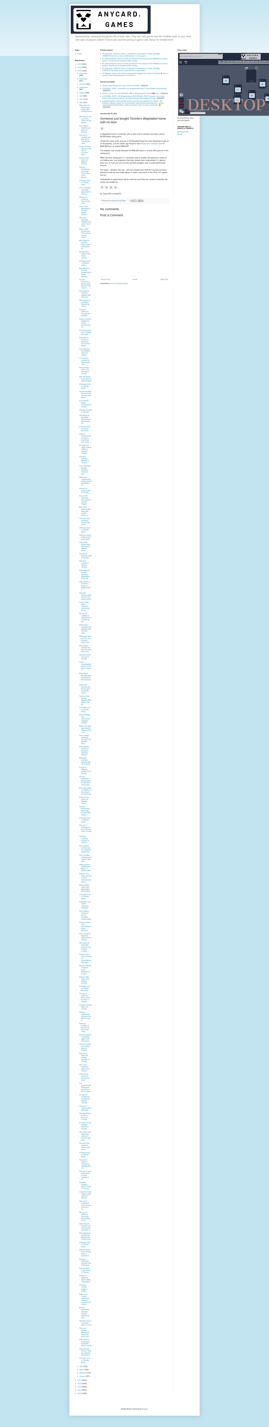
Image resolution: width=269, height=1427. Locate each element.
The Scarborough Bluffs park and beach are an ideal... (85, 1087)
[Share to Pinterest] (142, 200)
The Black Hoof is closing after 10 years (85, 1323)
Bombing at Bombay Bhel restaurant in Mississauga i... (85, 678)
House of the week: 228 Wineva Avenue (84, 980)
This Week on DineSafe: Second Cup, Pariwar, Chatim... (85, 947)
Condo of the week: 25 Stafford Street (84, 800)
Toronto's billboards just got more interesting (85, 1262)
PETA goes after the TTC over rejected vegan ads (85, 639)
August (82, 93)
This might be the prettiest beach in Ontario (84, 352)
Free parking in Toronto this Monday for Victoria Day (85, 1236)
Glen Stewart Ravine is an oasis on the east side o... (85, 1227)
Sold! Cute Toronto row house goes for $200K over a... (84, 689)
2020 (79, 64)
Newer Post (105, 279)
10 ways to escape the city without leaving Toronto (84, 1099)
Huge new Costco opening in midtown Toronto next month (85, 1299)
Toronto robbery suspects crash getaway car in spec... (85, 970)
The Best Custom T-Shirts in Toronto (84, 564)
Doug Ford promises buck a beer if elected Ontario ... (85, 500)
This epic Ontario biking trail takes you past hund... (84, 1332)
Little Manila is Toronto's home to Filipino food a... (85, 586)
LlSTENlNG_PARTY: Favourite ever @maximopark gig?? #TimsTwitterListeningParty (134, 89)
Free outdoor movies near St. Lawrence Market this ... (85, 849)
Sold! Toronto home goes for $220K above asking (85, 1343)
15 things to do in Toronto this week (84, 429)
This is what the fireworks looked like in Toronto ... (85, 937)
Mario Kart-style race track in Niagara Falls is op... (85, 729)
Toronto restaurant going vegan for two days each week (85, 781)
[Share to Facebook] (139, 200)
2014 (79, 1390)
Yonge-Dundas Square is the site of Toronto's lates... (85, 151)
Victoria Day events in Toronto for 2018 (84, 1077)
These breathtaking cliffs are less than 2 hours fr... (85, 666)
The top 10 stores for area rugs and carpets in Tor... (84, 1217)
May (81, 103)
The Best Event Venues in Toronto (85, 657)
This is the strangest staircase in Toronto (84, 1068)
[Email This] (131, 200)
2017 (79, 1380)
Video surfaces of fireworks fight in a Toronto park (85, 868)
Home (135, 279)
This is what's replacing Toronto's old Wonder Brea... (85, 739)
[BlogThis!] (134, 200)
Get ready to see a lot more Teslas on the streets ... (85, 120)
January (82, 1376)
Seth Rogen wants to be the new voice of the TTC (85, 649)
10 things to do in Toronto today (84, 183)
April (81, 1366)
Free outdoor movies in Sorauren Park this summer (84, 751)
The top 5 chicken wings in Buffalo (83, 1288)
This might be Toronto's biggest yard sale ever (85, 294)
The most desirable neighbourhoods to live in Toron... (85, 222)
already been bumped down (151, 144)
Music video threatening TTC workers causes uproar (85, 233)
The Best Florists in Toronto (85, 411)
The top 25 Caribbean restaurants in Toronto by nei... (85, 618)
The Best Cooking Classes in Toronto (84, 840)
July (81, 96)
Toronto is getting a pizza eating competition (85, 1279)
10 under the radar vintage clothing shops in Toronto (85, 449)
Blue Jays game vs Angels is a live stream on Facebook (85, 791)
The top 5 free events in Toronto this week (84, 522)
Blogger (145, 1409)
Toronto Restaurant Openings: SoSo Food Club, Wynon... (84, 172)
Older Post (164, 279)
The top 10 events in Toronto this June (84, 200)
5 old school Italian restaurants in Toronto (85, 404)
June (81, 99)
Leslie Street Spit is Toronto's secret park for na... (84, 606)
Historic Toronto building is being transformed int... (85, 323)
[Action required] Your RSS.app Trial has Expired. (121, 86)
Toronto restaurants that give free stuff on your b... (85, 1016)
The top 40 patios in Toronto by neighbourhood (85, 1164)
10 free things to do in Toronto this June (85, 332)
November (83, 79)
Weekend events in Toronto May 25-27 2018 (85, 761)
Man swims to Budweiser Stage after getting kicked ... (85, 109)
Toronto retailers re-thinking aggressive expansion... (85, 1038)
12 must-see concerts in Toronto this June (84, 361)
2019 (79, 67)
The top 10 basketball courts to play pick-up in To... (85, 1205)
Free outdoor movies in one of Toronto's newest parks (85, 915)
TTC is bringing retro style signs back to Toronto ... (85, 191)
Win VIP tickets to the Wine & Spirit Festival (85, 379)
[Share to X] (136, 200)
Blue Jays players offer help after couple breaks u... (85, 511)
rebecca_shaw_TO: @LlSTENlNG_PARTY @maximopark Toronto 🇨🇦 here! (130, 93)
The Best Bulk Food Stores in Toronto (85, 1270)
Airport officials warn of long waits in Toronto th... (85, 1253)
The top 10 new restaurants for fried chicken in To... (85, 1175)
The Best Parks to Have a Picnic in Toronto (85, 1116)
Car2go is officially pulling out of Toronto (85, 770)
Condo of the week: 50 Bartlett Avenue (84, 161)
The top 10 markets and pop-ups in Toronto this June (85, 139)
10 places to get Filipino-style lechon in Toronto (85, 1195)
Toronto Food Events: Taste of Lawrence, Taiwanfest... (85, 1352)
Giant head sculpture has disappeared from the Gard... (85, 629)
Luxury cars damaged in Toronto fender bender (84, 210)
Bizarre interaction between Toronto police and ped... (84, 1313)
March (82, 1370)
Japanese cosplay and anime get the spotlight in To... (85, 481)
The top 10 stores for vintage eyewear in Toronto (84, 1058)
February (83, 1373)
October (82, 84)
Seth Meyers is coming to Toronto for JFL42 (84, 303)
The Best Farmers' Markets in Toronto (84, 460)
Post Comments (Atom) (119, 284)
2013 (79, 1393)
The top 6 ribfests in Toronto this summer (84, 313)
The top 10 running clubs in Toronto (85, 556)
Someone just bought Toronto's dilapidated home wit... (84, 574)
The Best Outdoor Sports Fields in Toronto (85, 1186)
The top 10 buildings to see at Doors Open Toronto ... (85, 829)
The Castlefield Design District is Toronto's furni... (85, 470)
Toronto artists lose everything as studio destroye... (85, 926)
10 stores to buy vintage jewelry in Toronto (85, 1126)
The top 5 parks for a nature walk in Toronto (85, 1047)
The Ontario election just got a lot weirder (84, 129)
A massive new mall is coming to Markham (85, 905)
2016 (79, 1384)
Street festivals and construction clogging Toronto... (85, 719)
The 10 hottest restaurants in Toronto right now (85, 858)
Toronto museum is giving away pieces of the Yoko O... (85, 284)
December (83, 74)
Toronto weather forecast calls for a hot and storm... (85, 395)
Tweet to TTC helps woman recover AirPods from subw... (85, 878)
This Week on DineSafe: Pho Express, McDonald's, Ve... (85, 419)
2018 (79, 71)
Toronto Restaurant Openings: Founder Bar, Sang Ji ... (85, 811)
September (83, 87)
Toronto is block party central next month (85, 537)
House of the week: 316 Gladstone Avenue (84, 371)
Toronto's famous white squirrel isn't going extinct (85, 596)
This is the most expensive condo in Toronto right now (85, 1136)
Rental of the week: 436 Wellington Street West (84, 888)
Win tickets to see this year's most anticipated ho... (84, 244)
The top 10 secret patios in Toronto (85, 491)
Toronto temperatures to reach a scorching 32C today (85, 438)
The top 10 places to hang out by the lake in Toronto (84, 998)
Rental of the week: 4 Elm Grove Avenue (85, 255)
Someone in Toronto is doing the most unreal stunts (84, 342)
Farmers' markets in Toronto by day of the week (84, 1028)
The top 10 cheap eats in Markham (85, 1108)
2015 (79, 1387)
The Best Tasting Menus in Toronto (85, 1007)
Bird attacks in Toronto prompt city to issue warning (85, 272)
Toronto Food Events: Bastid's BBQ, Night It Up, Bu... (85, 700)
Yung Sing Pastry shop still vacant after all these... (84, 546)
